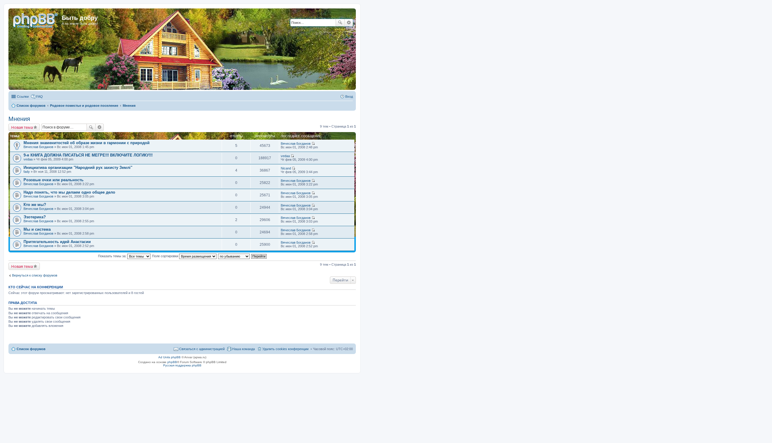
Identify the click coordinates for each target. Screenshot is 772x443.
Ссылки (23, 96)
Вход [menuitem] (349, 96)
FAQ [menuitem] (39, 96)
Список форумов (31, 349)
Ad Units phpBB (169, 357)
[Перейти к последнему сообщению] (313, 143)
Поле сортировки (165, 256)
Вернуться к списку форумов (34, 275)
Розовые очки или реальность (54, 180)
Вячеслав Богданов (38, 147)
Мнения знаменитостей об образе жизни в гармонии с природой (87, 143)
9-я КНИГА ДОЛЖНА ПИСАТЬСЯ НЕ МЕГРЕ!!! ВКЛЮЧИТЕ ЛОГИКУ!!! (88, 155)
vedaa (28, 159)
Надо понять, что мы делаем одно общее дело (69, 192)
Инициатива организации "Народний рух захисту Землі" (78, 167)
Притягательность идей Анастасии (57, 241)
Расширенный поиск (349, 22)
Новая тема (22, 127)
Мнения (19, 118)
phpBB (172, 362)
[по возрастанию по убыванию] (234, 256)
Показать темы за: (112, 256)
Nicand (286, 168)
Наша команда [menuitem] (243, 349)
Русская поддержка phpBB (182, 365)
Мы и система (37, 229)
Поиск (340, 22)
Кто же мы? (35, 204)
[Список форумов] (36, 19)
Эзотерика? (35, 217)
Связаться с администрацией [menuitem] (202, 349)
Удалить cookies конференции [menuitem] (285, 349)
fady (27, 171)
